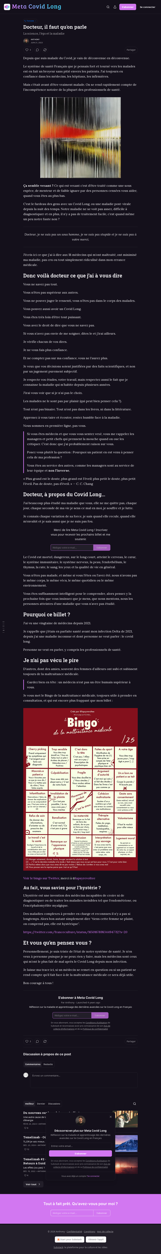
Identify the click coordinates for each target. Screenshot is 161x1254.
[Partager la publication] (115, 7)
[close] (110, 1116)
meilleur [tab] (29, 1103)
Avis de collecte (105, 1231)
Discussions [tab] (54, 1103)
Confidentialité (74, 1231)
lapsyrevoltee (85, 878)
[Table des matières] (3, 627)
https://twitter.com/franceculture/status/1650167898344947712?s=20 (75, 932)
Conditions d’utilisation (96, 1160)
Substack (58, 1247)
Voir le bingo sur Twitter (41, 878)
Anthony (35, 39)
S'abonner (128, 7)
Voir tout (31, 1184)
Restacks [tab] (48, 1064)
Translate (30, 21)
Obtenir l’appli (96, 1239)
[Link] (18, 275)
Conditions (89, 1231)
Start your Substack (71, 1239)
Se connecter (147, 7)
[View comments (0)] (37, 50)
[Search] (108, 7)
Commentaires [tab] (32, 1064)
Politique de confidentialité (95, 1167)
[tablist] (39, 1064)
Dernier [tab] (41, 1103)
